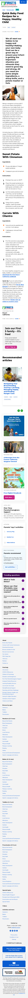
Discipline (4, 728)
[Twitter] (15, 930)
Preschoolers (5, 714)
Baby (9, 27)
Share (16, 31)
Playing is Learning (7, 746)
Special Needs (6, 901)
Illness (4, 730)
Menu (24, 2)
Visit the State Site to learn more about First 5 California (14, 956)
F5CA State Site (6, 656)
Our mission (5, 654)
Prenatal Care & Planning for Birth (10, 897)
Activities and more (8, 910)
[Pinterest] (12, 930)
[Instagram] (17, 930)
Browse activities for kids (8, 649)
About (4, 640)
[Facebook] (10, 930)
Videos (4, 906)
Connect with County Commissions (11, 645)
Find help (5, 667)
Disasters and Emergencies (9, 676)
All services (5, 670)
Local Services (6, 732)
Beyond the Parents (7, 721)
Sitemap (14, 939)
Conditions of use (14, 937)
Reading (4, 748)
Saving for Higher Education (9, 696)
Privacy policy (14, 935)
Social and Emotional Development (11, 752)
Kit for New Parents (7, 643)
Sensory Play (10, 531)
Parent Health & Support (8, 895)
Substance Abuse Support (9, 698)
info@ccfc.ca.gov (15, 927)
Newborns (5, 707)
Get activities (10, 567)
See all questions (11, 630)
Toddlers (4, 712)
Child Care (5, 725)
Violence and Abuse (7, 701)
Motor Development (7, 737)
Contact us (5, 663)
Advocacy (4, 658)
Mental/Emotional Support (8, 688)
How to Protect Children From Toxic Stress (14, 949)
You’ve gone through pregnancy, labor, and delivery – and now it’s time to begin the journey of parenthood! (14, 515)
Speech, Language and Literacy (10, 755)
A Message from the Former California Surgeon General (11, 459)
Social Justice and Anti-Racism (10, 899)
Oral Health (5, 741)
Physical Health (7, 399)
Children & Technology (8, 674)
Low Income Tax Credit (8, 685)
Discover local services (8, 652)
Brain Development (7, 723)
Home (3, 9)
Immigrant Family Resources (9, 681)
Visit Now (8, 497)
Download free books (7, 647)
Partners (4, 661)
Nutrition (13, 27)
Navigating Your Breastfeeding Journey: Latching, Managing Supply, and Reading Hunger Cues (12, 388)
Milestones (5, 734)
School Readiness (6, 881)
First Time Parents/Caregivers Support (12, 510)
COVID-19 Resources (7, 672)
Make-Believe (11, 542)
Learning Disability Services (9, 683)
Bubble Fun (10, 537)
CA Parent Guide (14, 965)
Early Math (5, 770)
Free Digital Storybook (12, 493)
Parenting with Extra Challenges (10, 690)
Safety (4, 750)
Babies (4, 710)
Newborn (6, 396)
